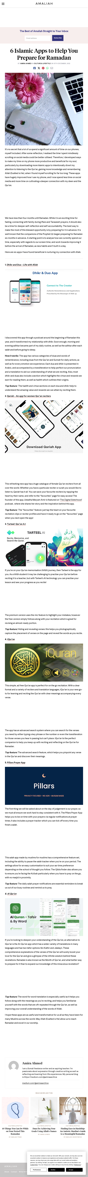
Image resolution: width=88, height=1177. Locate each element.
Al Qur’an (11, 894)
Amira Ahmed (25, 63)
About (6, 1172)
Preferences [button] (77, 1165)
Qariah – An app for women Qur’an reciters (29, 396)
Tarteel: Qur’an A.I (16, 524)
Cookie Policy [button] (34, 1165)
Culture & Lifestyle (42, 63)
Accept (71, 1170)
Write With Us (24, 1172)
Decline (53, 1170)
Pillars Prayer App (16, 763)
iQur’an (11, 639)
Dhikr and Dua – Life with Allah (22, 265)
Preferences (37, 1170)
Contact (14, 1172)
